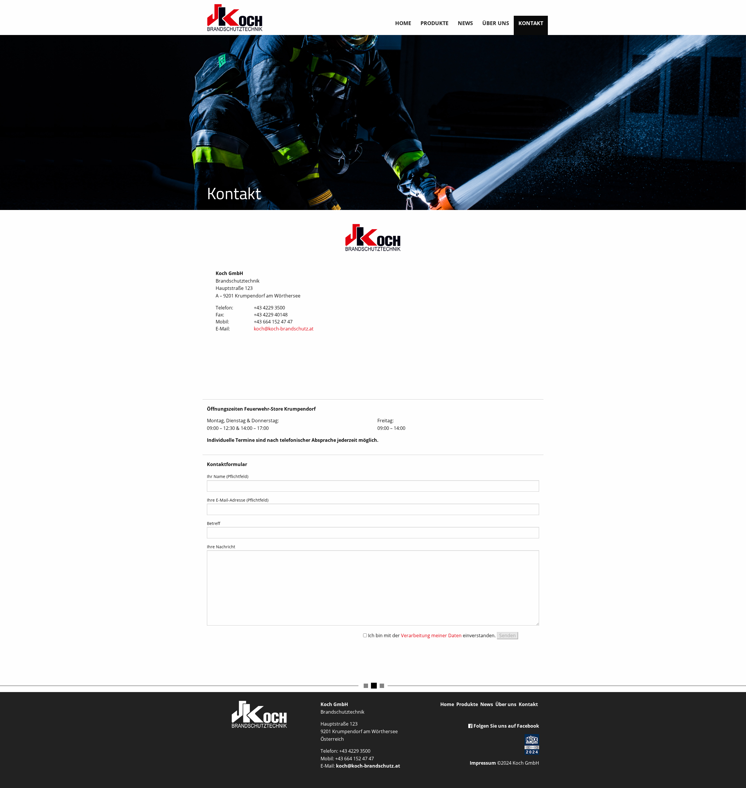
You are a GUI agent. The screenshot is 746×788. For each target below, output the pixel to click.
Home (403, 23)
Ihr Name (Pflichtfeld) (227, 476)
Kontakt (530, 23)
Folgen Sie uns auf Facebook (505, 726)
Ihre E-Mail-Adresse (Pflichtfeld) (237, 500)
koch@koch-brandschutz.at (284, 328)
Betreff (213, 523)
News (465, 23)
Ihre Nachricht (221, 546)
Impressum (483, 763)
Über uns (495, 23)
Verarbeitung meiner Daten (431, 635)
